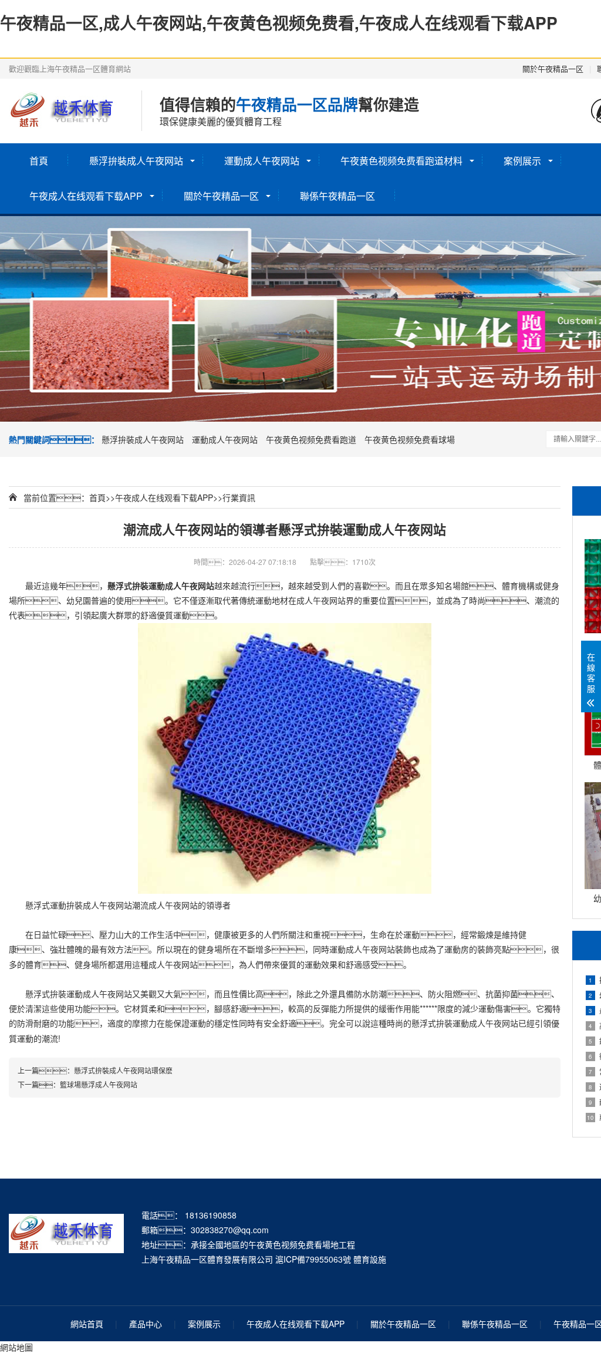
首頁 (38, 160)
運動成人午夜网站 (261, 160)
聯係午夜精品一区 (337, 196)
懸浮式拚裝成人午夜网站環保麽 (123, 1070)
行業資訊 (238, 497)
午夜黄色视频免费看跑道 (311, 439)
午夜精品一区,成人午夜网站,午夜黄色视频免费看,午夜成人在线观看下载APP (279, 23)
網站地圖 (16, 1347)
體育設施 (369, 1259)
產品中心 (145, 1324)
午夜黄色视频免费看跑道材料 (401, 160)
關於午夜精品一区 (552, 68)
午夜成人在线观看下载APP (86, 196)
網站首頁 (86, 1324)
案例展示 (522, 160)
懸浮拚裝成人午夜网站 (136, 160)
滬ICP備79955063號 (313, 1259)
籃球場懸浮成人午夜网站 (98, 1084)
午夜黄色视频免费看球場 (409, 439)
